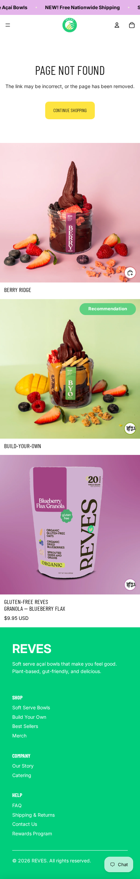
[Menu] (8, 25)
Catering (21, 775)
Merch (19, 735)
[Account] (116, 25)
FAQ (17, 805)
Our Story (23, 766)
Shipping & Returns (33, 815)
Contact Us (24, 824)
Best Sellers (25, 726)
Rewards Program (32, 833)
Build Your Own (29, 717)
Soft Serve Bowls (31, 707)
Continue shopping (70, 110)
